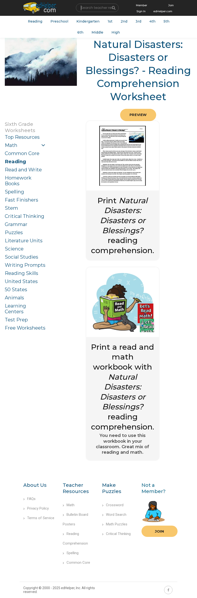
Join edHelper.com (163, 8)
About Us (35, 485)
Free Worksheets (25, 328)
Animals (14, 298)
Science (14, 249)
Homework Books (18, 180)
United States (21, 281)
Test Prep (16, 320)
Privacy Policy (38, 508)
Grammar (16, 224)
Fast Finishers (21, 200)
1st (110, 21)
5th (166, 21)
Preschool (59, 21)
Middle (97, 32)
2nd (124, 21)
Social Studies (21, 257)
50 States (16, 289)
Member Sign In (141, 8)
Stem (11, 208)
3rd (138, 21)
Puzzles (14, 232)
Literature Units (24, 241)
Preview (138, 115)
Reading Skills (21, 273)
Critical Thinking (24, 216)
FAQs (31, 499)
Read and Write (23, 170)
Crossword (114, 505)
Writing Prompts (25, 265)
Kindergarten (87, 21)
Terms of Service (40, 518)
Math (11, 145)
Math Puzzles (116, 524)
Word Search (116, 514)
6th (80, 32)
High (115, 32)
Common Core (22, 153)
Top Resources (22, 137)
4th (152, 21)
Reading (35, 21)
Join (159, 531)
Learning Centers (15, 308)
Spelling (14, 192)
